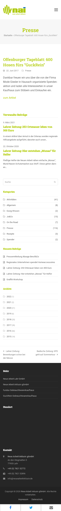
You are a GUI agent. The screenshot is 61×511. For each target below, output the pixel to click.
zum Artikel (9, 97)
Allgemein (11, 205)
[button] (56, 9)
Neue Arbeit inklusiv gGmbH (16, 384)
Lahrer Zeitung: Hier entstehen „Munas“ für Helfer (29, 274)
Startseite (8, 35)
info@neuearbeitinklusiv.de (20, 478)
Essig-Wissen (13, 211)
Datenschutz (37, 499)
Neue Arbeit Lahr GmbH (14, 379)
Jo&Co (10, 216)
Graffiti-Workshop (15, 279)
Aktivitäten (11, 199)
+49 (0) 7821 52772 (16, 468)
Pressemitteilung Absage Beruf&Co (23, 256)
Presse (28, 71)
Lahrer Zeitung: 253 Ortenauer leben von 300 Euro (29, 268)
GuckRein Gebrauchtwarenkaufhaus (20, 396)
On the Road (12, 222)
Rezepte (10, 234)
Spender (10, 239)
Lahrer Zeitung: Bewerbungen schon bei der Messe (14, 354)
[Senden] (55, 182)
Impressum (23, 499)
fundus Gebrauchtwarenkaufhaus (18, 390)
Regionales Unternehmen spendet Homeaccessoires (31, 262)
